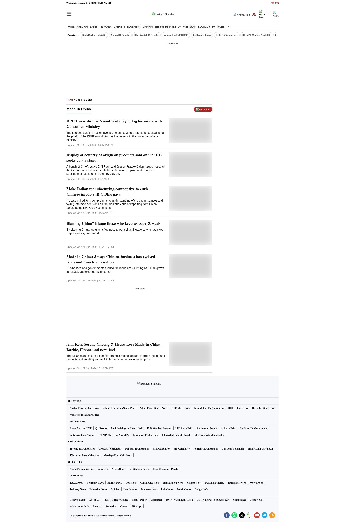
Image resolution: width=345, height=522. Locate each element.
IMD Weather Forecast (159, 428)
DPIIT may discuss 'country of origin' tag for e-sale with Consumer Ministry (114, 123)
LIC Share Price (184, 428)
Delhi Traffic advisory (227, 35)
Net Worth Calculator (137, 448)
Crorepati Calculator (110, 448)
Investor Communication (179, 500)
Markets (119, 26)
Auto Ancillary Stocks (82, 435)
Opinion (148, 26)
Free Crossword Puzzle (165, 469)
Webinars (189, 26)
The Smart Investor (168, 26)
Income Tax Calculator (82, 448)
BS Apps (137, 506)
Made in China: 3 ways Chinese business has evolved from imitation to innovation (110, 259)
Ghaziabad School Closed (176, 435)
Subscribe (111, 506)
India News (167, 489)
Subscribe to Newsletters (111, 469)
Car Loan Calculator (233, 448)
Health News (130, 489)
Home (71, 26)
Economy (204, 26)
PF (213, 26)
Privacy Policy (120, 500)
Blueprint (134, 26)
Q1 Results (101, 428)
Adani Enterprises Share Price (119, 408)
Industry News (78, 489)
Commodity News (149, 482)
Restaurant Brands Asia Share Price (216, 428)
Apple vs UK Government (254, 428)
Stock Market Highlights (94, 35)
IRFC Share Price (180, 408)
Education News (98, 489)
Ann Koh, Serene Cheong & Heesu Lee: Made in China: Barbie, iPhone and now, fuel (114, 347)
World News (256, 482)
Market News (114, 482)
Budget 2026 (201, 489)
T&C (106, 500)
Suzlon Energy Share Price (84, 408)
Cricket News (194, 482)
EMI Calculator (161, 448)
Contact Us (256, 500)
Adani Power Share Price (153, 408)
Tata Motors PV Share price (209, 408)
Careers (124, 506)
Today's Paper (77, 500)
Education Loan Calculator (85, 455)
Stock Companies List (82, 469)
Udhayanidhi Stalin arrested (209, 435)
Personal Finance (214, 482)
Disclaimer (156, 500)
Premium (82, 26)
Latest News (76, 482)
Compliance (239, 500)
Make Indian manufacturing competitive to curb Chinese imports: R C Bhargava (107, 191)
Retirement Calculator (206, 448)
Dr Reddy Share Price (264, 408)
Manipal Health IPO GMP (176, 35)
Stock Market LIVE (81, 428)
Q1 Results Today (202, 35)
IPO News (131, 482)
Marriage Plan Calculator (118, 455)
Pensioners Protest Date (145, 435)
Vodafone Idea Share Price (84, 414)
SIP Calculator (182, 448)
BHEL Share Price (238, 408)
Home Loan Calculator (260, 448)
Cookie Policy (139, 500)
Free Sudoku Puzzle (139, 469)
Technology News (237, 482)
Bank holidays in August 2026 (127, 428)
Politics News (184, 489)
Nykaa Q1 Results (120, 35)
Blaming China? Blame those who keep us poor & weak (113, 223)
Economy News (149, 489)
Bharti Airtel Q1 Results (146, 35)
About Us (94, 500)
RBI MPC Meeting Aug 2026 (256, 35)
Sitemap (97, 506)
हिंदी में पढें (275, 3)
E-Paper (106, 26)
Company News (95, 482)
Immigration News (173, 482)
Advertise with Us (79, 506)
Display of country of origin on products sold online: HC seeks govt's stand (114, 157)
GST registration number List (213, 500)
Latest (94, 26)
